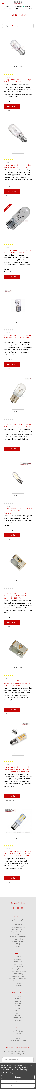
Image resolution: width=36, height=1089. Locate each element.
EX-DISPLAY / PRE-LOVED (18, 978)
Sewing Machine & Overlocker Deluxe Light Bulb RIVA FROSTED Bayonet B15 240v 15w (17, 596)
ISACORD (18, 1011)
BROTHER (18, 996)
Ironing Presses (18, 969)
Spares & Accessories (18, 971)
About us (18, 922)
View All (18, 1020)
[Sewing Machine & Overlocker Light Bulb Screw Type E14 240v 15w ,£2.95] (18, 133)
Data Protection (18, 941)
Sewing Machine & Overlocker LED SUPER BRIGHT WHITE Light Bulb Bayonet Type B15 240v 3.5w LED (17, 853)
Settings (18, 1077)
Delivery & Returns (18, 927)
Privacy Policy (18, 939)
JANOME (18, 999)
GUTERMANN (18, 1018)
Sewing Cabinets (18, 976)
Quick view (18, 66)
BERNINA (18, 1006)
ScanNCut (18, 962)
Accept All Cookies (18, 1086)
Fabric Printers (18, 964)
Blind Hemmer (18, 966)
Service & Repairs (18, 929)
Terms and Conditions (18, 937)
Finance (18, 934)
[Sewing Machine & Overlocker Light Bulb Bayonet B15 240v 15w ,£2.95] (18, 48)
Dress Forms (18, 981)
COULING (18, 1001)
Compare (9, 110)
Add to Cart (11, 106)
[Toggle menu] (3, 2)
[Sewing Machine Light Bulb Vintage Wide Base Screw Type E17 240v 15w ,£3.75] (18, 392)
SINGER (18, 1003)
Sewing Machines (18, 957)
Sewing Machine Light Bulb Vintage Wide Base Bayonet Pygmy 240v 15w (17, 337)
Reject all (18, 1081)
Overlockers (18, 959)
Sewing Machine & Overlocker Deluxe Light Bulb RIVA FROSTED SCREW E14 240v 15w (17, 683)
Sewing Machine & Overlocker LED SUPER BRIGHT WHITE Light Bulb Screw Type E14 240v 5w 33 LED (17, 769)
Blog (18, 944)
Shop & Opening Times (18, 920)
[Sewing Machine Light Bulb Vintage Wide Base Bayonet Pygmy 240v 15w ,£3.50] (18, 303)
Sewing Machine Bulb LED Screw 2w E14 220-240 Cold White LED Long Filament (18, 511)
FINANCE (18, 983)
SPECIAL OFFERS (18, 986)
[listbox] (15, 26)
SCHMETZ (18, 1015)
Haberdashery (18, 974)
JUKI (18, 1013)
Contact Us (18, 925)
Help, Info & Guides (18, 932)
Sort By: (6, 26)
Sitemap (18, 946)
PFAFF (18, 1008)
